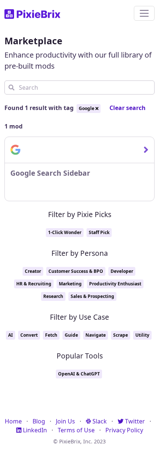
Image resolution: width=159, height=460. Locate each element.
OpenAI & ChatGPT (79, 374)
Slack (99, 421)
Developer (122, 271)
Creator (33, 271)
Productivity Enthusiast (115, 284)
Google (87, 108)
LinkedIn (34, 430)
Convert (29, 335)
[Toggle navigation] (144, 13)
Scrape (120, 335)
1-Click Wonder (64, 232)
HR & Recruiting (33, 284)
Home (13, 421)
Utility (142, 335)
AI (10, 335)
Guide (71, 335)
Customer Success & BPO (75, 271)
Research (53, 296)
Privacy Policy (124, 430)
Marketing (70, 284)
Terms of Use (76, 430)
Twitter (134, 421)
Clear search (127, 108)
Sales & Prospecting (92, 296)
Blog (39, 421)
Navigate (95, 335)
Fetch (51, 335)
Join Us (65, 421)
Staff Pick (99, 232)
